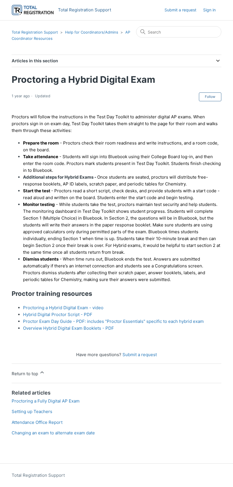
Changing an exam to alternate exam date (53, 433)
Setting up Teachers (32, 411)
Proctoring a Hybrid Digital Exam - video (63, 307)
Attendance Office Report (37, 422)
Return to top (25, 373)
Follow (210, 96)
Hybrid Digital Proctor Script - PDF (57, 314)
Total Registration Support (35, 32)
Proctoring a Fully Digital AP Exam (46, 401)
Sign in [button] (209, 9)
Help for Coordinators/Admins (91, 32)
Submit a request (180, 9)
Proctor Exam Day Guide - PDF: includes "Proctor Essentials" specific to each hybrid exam (113, 321)
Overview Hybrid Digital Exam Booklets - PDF (68, 328)
